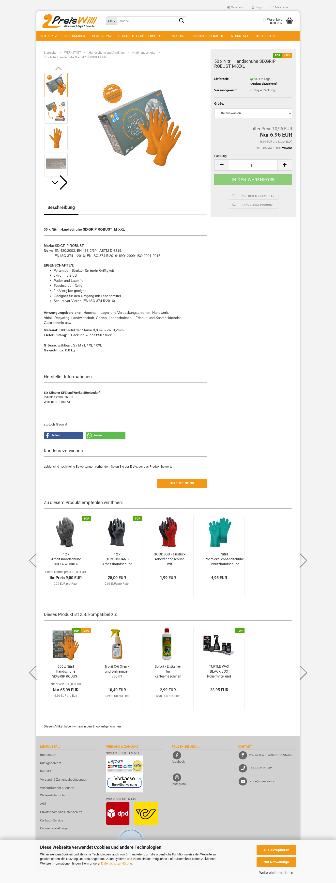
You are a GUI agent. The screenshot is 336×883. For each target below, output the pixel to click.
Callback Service (51, 820)
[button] (236, 7)
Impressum (48, 755)
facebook (178, 761)
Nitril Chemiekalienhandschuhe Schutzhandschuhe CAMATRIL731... (224, 559)
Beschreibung (61, 207)
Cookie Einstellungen (54, 828)
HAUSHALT (178, 36)
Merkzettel (281, 7)
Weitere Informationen (276, 873)
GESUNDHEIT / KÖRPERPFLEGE (140, 36)
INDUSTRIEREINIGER (208, 36)
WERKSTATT (239, 36)
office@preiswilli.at (262, 781)
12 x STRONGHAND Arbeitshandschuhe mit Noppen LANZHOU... (117, 559)
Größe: (219, 103)
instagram (179, 784)
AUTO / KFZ (49, 36)
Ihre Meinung (182, 483)
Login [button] (258, 7)
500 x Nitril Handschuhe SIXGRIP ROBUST (65, 671)
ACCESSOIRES (74, 36)
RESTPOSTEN (265, 36)
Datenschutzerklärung (116, 863)
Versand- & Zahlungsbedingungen (63, 779)
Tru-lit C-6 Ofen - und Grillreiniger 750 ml (117, 671)
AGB (43, 803)
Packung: (220, 156)
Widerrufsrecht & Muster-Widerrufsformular (57, 791)
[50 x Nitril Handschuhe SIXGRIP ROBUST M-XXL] (139, 124)
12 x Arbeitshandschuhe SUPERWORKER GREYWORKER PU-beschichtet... (66, 559)
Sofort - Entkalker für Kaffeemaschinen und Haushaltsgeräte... (168, 671)
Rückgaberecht (50, 763)
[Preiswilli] (69, 21)
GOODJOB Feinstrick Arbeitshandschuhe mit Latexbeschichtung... (169, 559)
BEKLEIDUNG (101, 36)
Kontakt (45, 771)
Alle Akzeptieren (276, 850)
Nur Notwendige (276, 862)
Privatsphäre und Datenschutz (61, 812)
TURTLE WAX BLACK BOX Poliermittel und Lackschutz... (219, 671)
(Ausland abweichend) (263, 83)
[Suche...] (181, 21)
